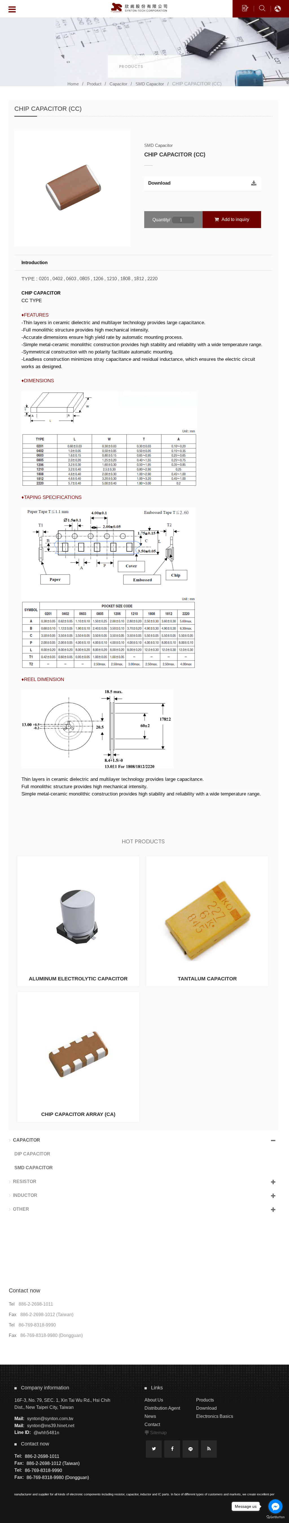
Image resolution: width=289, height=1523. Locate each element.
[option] (72, 188)
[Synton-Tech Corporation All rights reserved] (139, 7)
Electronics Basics (214, 1416)
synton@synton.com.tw (50, 1418)
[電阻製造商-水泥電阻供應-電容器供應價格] (144, 51)
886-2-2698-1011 (36, 1304)
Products (205, 1400)
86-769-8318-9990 (37, 1325)
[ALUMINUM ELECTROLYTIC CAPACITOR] (78, 921)
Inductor (25, 1195)
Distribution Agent (162, 1408)
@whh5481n (46, 1432)
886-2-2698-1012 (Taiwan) (46, 1314)
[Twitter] (154, 1449)
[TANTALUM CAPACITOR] (207, 921)
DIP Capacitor (32, 1153)
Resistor (24, 1181)
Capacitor (118, 83)
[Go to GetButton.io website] (275, 1517)
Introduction (34, 262)
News (150, 1416)
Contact (152, 1424)
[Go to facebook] (275, 1506)
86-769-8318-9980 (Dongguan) (51, 1335)
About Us (153, 1400)
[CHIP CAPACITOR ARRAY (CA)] (78, 1057)
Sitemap (158, 1432)
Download (159, 183)
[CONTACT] (245, 9)
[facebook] (172, 1449)
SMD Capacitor (149, 83)
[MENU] (12, 9)
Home (73, 83)
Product (94, 83)
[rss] (209, 1449)
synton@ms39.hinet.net (50, 1425)
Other (21, 1209)
